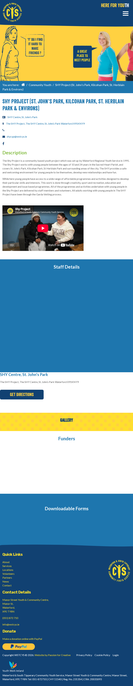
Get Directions (22, 394)
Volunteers (8, 573)
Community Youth (40, 85)
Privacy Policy (84, 655)
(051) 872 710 (10, 617)
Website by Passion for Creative (53, 655)
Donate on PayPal (18, 646)
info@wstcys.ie (10, 624)
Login (116, 655)
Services (7, 565)
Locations (7, 569)
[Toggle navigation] (125, 14)
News (5, 581)
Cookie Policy (102, 655)
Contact (7, 585)
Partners (7, 577)
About (6, 562)
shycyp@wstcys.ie (17, 136)
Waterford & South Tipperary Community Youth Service (12, 12)
